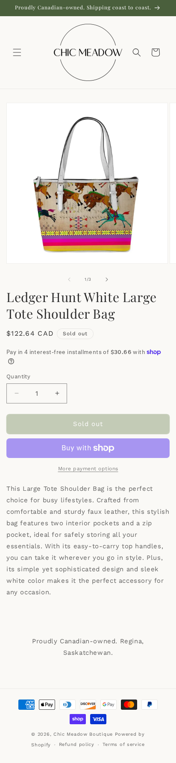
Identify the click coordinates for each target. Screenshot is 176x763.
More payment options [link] (88, 469)
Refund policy (76, 744)
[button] (17, 52)
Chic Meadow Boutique (84, 734)
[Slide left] (69, 279)
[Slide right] (106, 279)
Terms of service (124, 744)
